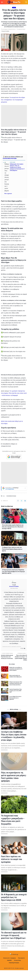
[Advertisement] (14, 116)
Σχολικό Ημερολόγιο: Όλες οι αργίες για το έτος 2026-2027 (15, 691)
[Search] (26, 2)
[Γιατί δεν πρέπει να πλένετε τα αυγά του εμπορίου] (14, 845)
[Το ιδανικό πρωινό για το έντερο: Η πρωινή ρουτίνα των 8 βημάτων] (14, 921)
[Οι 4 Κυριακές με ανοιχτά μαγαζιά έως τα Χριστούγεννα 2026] (14, 883)
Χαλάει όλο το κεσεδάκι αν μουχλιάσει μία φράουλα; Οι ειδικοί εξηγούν (15, 669)
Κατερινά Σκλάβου (5, 31)
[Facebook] (18, 500)
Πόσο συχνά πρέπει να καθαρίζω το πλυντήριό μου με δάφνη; (13, 432)
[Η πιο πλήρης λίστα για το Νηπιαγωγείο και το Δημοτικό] (4, 698)
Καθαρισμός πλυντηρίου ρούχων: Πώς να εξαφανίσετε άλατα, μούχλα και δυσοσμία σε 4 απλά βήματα (17, 167)
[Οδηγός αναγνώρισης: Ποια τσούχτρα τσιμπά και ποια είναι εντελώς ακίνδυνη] (4, 683)
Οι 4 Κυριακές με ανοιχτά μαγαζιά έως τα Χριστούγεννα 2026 (14, 897)
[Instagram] (23, 648)
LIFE (14, 7)
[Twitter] (21, 500)
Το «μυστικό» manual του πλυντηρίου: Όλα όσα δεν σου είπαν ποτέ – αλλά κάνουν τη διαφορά (14, 393)
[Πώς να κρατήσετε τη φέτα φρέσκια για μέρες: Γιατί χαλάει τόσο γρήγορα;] (14, 761)
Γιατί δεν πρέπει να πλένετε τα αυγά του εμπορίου (11, 859)
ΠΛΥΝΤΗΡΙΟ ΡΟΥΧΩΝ (9, 158)
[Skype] (24, 648)
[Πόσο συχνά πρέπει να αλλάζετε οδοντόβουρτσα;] (4, 676)
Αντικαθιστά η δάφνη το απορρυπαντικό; (9, 445)
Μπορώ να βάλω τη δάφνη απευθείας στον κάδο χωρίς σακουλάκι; (13, 438)
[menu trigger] (2, 2)
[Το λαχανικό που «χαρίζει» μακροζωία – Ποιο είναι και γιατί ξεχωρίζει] (14, 804)
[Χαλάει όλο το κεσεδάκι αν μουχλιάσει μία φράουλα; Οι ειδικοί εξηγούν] (4, 669)
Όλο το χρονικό (8, 193)
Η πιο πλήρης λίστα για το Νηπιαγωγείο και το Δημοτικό (15, 698)
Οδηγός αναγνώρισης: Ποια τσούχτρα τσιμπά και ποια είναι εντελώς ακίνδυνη (15, 683)
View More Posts (14, 588)
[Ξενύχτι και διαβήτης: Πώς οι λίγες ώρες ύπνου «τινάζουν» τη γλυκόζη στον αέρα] (14, 720)
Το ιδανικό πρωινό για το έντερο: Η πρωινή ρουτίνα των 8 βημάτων (13, 935)
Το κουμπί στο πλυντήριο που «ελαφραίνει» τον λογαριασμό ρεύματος (13, 100)
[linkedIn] (25, 500)
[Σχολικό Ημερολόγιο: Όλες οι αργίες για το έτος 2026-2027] (4, 691)
